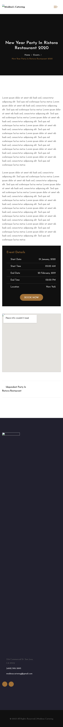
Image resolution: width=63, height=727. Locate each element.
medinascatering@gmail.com (19, 674)
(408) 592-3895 (13, 668)
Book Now (31, 297)
